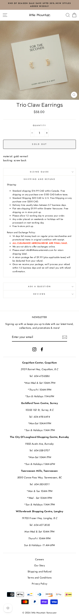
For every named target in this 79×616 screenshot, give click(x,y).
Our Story (39, 565)
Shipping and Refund (39, 571)
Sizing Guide (39, 171)
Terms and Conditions (40, 577)
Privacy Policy (39, 583)
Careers (39, 559)
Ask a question (39, 286)
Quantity (39, 125)
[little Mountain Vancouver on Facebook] (42, 349)
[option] (39, 5)
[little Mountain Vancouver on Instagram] (34, 349)
